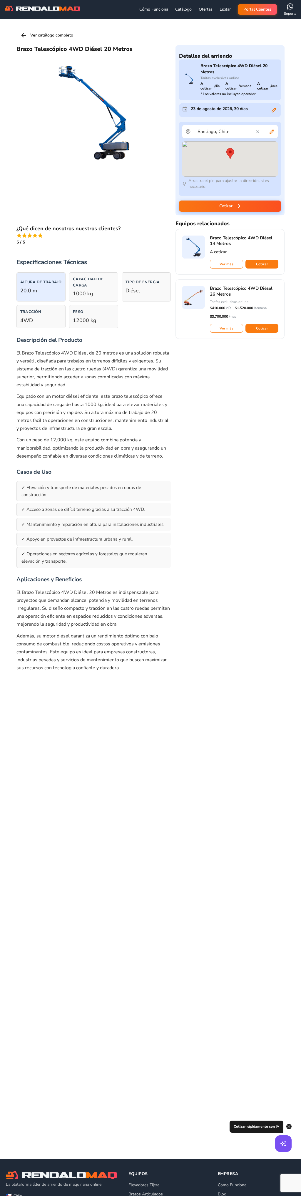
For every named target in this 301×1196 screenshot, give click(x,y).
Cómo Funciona (232, 1185)
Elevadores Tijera (143, 1185)
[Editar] (274, 110)
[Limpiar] (258, 131)
